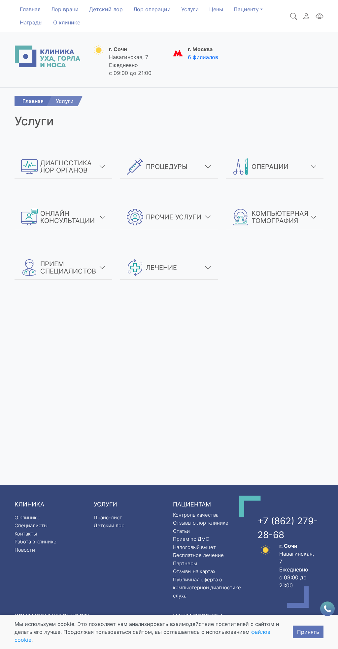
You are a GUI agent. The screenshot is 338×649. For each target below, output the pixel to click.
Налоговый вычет (194, 547)
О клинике (66, 22)
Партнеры (185, 563)
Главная (30, 9)
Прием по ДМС (191, 539)
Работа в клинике (35, 541)
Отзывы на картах (194, 571)
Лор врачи (65, 9)
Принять (308, 632)
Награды (31, 22)
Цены (216, 9)
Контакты (26, 534)
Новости (25, 550)
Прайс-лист (108, 517)
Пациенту (246, 9)
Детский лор (106, 9)
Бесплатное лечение (198, 555)
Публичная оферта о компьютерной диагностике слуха (207, 587)
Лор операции (152, 9)
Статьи (181, 531)
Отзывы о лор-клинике (200, 523)
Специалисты (31, 525)
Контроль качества (196, 515)
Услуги (190, 9)
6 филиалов (203, 57)
